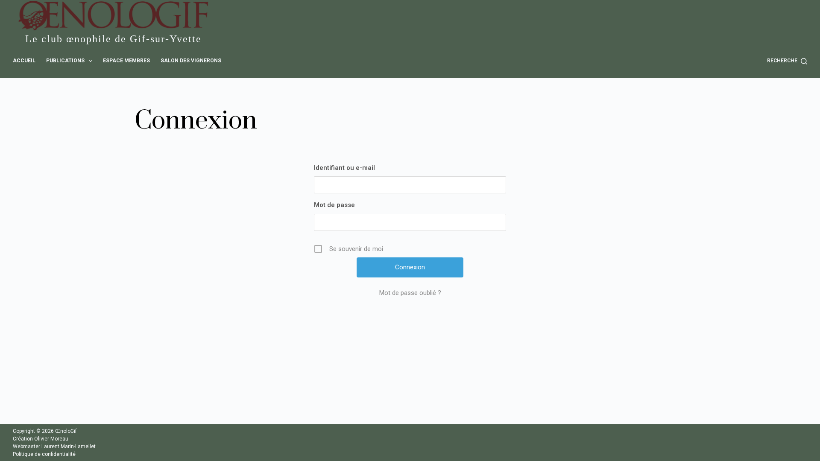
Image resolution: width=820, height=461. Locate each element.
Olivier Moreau (51, 439)
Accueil (24, 61)
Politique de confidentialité (44, 454)
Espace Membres (126, 61)
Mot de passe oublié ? (410, 293)
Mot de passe (334, 205)
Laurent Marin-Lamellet (68, 446)
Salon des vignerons (191, 61)
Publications (65, 61)
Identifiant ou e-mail (344, 168)
